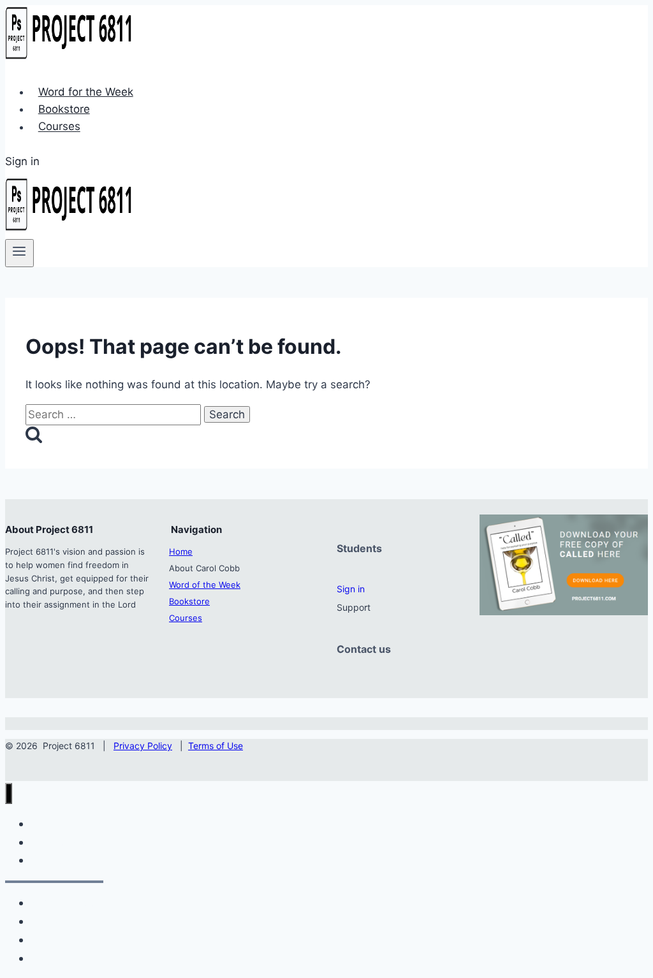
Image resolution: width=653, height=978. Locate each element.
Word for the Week (85, 91)
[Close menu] (8, 793)
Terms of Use (215, 745)
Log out (51, 958)
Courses (59, 126)
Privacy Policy (143, 745)
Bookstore (64, 109)
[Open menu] (19, 253)
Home (181, 551)
